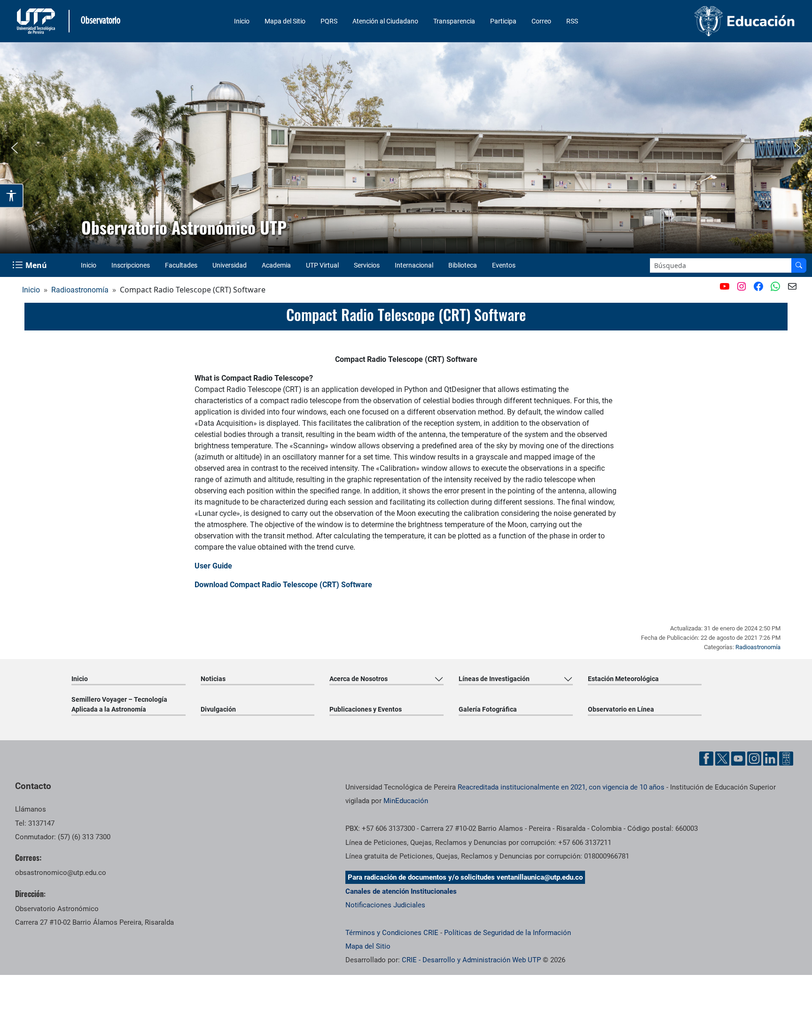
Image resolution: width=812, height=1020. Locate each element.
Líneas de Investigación (494, 679)
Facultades (181, 265)
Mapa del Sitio (285, 21)
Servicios (367, 265)
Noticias (213, 679)
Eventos (503, 265)
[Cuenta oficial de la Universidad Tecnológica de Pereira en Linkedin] (770, 759)
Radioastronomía (80, 289)
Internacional (414, 265)
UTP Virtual (322, 265)
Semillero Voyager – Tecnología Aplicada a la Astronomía (119, 704)
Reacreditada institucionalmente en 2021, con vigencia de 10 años (561, 787)
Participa (503, 21)
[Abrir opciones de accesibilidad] (11, 196)
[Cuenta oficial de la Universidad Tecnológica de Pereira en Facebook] (706, 759)
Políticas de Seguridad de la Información (507, 932)
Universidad (229, 265)
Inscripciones (130, 265)
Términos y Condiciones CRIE (391, 932)
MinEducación (405, 801)
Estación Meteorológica (623, 679)
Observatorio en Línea (621, 709)
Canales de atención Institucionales (401, 891)
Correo (541, 21)
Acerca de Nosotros (358, 679)
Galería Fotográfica (488, 709)
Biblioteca (462, 265)
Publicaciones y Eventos (365, 709)
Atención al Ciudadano (385, 21)
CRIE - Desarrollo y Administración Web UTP (471, 960)
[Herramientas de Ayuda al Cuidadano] (786, 759)
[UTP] (37, 21)
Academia (276, 265)
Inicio (242, 21)
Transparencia (454, 21)
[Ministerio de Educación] (706, 21)
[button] (14, 147)
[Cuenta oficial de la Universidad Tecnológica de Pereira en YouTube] (738, 759)
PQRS (328, 21)
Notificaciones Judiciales (385, 905)
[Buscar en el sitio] (798, 265)
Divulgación (218, 709)
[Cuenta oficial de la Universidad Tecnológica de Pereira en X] (722, 759)
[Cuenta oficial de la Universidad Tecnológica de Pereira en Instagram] (754, 759)
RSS (572, 21)
